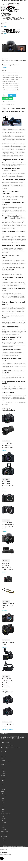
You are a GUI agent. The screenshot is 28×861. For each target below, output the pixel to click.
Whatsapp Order (8, 98)
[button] (7, 98)
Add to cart (12, 95)
